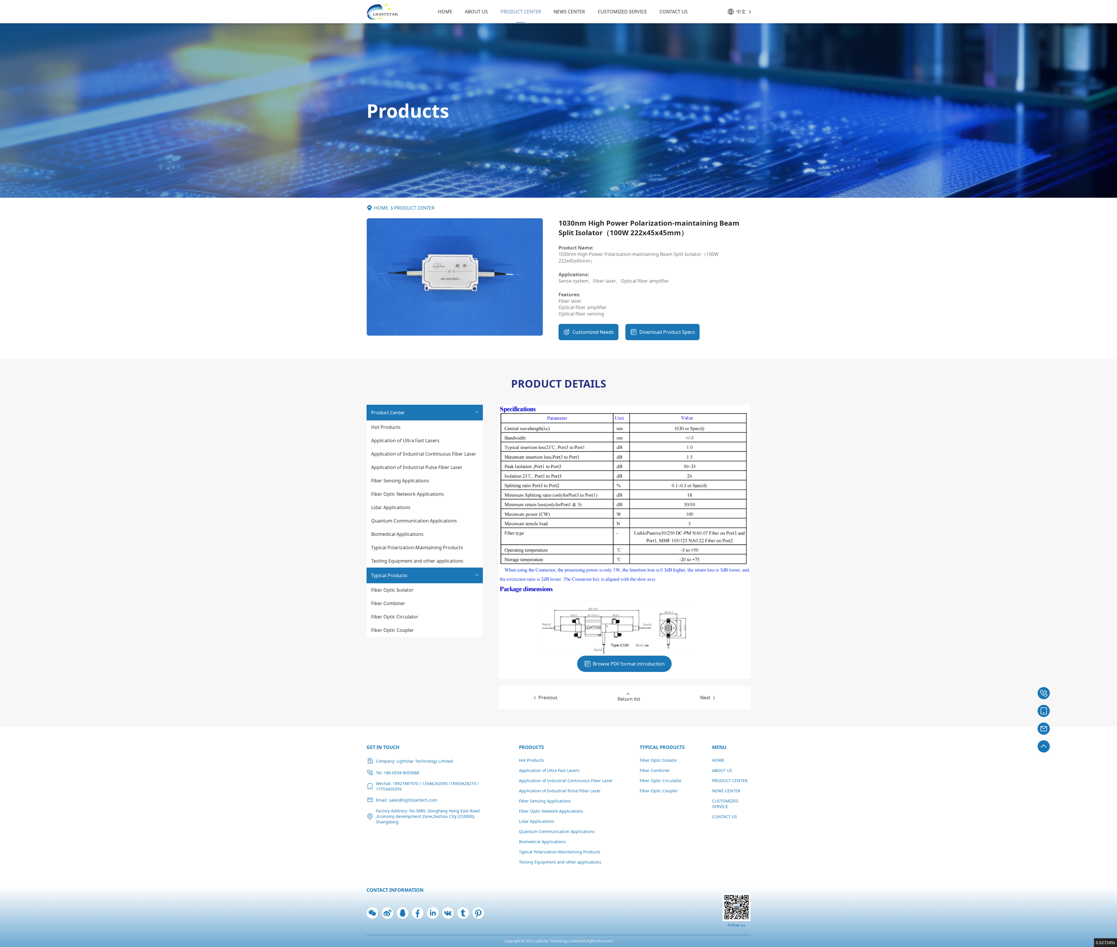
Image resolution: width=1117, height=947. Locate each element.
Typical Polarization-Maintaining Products (417, 547)
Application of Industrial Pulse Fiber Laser (417, 467)
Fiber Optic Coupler (392, 630)
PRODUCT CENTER (521, 11)
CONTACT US (673, 11)
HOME (445, 11)
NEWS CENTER (569, 11)
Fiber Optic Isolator (392, 590)
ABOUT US (476, 11)
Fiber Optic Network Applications (407, 494)
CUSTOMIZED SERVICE (622, 11)
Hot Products (386, 427)
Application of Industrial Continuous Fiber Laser (423, 454)
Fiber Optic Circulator (394, 617)
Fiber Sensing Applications (400, 480)
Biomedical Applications (397, 534)
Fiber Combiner (388, 603)
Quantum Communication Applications (414, 521)
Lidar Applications (390, 507)
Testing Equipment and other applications (417, 561)
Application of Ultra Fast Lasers (405, 440)
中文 (741, 11)
